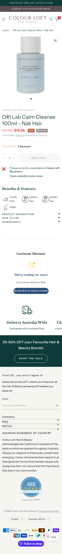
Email (5, 399)
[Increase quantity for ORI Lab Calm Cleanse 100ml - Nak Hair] (13, 158)
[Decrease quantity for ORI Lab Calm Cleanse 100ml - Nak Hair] (4, 158)
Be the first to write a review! (31, 290)
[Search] (51, 19)
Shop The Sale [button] (31, 358)
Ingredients (11, 222)
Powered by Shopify (48, 511)
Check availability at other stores (26, 176)
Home (5, 30)
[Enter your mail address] (56, 405)
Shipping (20, 135)
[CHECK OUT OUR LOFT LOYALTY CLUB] (31, 3)
